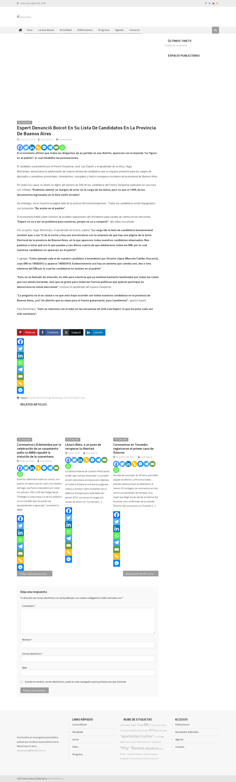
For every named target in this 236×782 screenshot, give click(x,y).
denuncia (40, 397)
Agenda (119, 30)
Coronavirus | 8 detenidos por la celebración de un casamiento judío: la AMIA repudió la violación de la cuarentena (39, 450)
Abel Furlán (143, 730)
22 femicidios (155, 725)
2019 (152, 730)
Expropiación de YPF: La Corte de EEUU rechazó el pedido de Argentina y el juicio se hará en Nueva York (142, 574)
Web (24, 667)
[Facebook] (20, 147)
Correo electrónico (32, 653)
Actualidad (66, 30)
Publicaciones (84, 30)
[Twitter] (26, 147)
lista (83, 397)
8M (146, 724)
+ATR (122, 725)
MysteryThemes (55, 778)
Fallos (75, 747)
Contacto (134, 30)
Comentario (29, 606)
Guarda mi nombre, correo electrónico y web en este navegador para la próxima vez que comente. (75, 681)
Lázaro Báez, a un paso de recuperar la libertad (83, 446)
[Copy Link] (38, 147)
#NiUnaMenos (143, 742)
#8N (127, 725)
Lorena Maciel (46, 30)
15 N (156, 736)
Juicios (75, 739)
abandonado (161, 730)
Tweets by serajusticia (175, 45)
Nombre (27, 639)
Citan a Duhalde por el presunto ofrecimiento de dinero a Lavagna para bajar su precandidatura (36, 574)
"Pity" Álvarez (132, 748)
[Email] (56, 147)
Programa (103, 30)
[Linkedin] (32, 147)
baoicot (31, 397)
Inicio (29, 30)
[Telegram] (50, 147)
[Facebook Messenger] (44, 147)
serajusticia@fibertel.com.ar (31, 750)
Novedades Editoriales (187, 732)
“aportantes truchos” (137, 736)
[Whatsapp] (62, 147)
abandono (152, 748)
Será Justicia (46, 139)
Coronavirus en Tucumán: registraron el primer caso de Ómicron (133, 448)
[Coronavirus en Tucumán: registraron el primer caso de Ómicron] (135, 421)
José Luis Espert (71, 397)
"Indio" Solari (136, 725)
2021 (156, 758)
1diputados (156, 742)
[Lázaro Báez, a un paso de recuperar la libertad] (87, 421)
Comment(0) (65, 139)
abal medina (130, 742)
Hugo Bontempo (54, 397)
